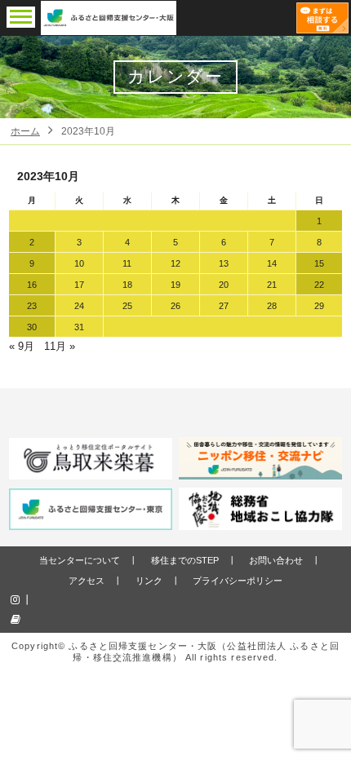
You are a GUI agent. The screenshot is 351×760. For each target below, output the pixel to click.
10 (79, 263)
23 (32, 306)
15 (319, 263)
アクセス (86, 580)
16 (32, 284)
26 (175, 306)
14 (272, 263)
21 (272, 284)
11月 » (59, 346)
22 (319, 284)
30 (32, 327)
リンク (149, 580)
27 (224, 306)
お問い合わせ (276, 560)
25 (127, 306)
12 (175, 263)
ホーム (25, 131)
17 (79, 284)
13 (224, 263)
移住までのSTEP (185, 560)
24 (79, 306)
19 (175, 284)
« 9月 (21, 346)
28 (272, 306)
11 (126, 263)
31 (79, 327)
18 (127, 284)
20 (224, 284)
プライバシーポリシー (237, 580)
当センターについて (79, 560)
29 (319, 306)
